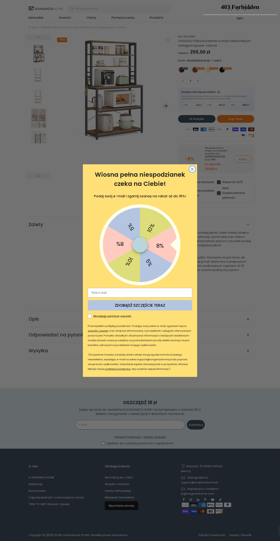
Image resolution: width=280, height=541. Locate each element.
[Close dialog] (192, 169)
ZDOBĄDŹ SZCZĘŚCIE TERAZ (140, 305)
